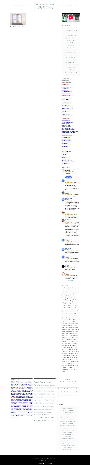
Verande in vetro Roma (67, 432)
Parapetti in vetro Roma (68, 410)
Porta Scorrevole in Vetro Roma (67, 412)
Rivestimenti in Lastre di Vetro (70, 72)
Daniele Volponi (68, 239)
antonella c (67, 211)
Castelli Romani (40, 382)
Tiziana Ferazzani (68, 198)
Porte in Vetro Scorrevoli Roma (67, 416)
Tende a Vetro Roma (18, 27)
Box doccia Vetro (66, 325)
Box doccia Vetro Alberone (69, 288)
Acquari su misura (73, 323)
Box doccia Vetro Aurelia (72, 329)
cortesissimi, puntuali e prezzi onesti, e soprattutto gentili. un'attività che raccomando (72, 216)
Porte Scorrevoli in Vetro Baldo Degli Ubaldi (45, 387)
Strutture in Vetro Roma (71, 50)
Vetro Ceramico (70, 47)
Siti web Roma (49, 463)
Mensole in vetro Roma (68, 408)
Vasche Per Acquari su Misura (71, 28)
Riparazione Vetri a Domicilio (71, 62)
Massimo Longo (68, 256)
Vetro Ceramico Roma (70, 57)
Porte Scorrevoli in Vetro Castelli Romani (48, 393)
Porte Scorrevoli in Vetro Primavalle (41, 402)
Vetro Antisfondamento (71, 35)
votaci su (68, 177)
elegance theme (44, 458)
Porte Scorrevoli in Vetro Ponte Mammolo (39, 400)
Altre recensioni (71, 280)
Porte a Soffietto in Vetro (71, 69)
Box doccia (65, 357)
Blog (68, 406)
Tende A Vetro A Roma (70, 37)
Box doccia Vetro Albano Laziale (70, 355)
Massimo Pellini (68, 219)
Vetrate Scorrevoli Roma (68, 434)
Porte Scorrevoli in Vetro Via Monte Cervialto (44, 412)
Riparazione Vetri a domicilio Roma (67, 421)
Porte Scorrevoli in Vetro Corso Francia (49, 394)
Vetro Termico (71, 45)
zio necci (67, 265)
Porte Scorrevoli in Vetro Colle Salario (39, 394)
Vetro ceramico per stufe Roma (70, 30)
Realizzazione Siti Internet (42, 463)
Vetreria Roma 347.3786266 (45, 5)
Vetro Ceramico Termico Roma (67, 445)
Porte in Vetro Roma (67, 414)
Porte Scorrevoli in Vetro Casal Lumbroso (46, 390)
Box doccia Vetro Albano (68, 331)
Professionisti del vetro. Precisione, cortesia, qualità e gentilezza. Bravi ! (72, 252)
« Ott (58, 401)
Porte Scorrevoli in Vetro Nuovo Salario (49, 397)
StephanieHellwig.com (52, 458)
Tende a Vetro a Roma (38, 422)
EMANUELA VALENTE (69, 179)
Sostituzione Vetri (70, 42)
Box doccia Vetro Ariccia (72, 345)
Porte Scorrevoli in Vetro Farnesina (39, 396)
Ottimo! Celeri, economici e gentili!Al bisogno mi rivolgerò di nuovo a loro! (71, 277)
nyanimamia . (68, 192)
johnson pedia (68, 273)
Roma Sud (42, 421)
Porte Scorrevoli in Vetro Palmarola (38, 399)
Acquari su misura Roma (68, 302)
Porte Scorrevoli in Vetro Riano (40, 403)
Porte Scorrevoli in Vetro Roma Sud (47, 405)
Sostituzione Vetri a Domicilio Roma (67, 425)
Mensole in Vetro (70, 40)
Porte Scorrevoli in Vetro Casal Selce (49, 391)
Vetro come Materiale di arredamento (71, 64)
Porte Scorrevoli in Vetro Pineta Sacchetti (49, 399)
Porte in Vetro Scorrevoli (46, 385)
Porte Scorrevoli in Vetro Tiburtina (42, 409)
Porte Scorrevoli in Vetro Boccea (44, 388)
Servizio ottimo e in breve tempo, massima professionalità (72, 269)
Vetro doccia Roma (68, 447)
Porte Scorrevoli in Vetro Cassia (38, 393)
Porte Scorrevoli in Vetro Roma (49, 403)
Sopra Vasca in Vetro (70, 67)
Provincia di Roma (41, 415)
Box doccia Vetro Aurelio (72, 353)
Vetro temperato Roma (67, 449)
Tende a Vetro (71, 60)
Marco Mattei (68, 248)
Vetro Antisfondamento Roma (67, 438)
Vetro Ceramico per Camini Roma (71, 55)
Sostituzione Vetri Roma (68, 427)
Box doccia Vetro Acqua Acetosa (70, 306)
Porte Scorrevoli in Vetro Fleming (48, 396)
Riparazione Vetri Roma (68, 423)
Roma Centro (43, 418)
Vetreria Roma (68, 436)
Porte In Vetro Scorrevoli (71, 32)
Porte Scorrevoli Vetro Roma (68, 419)
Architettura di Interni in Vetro (70, 74)
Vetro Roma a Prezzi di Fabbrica (70, 52)
